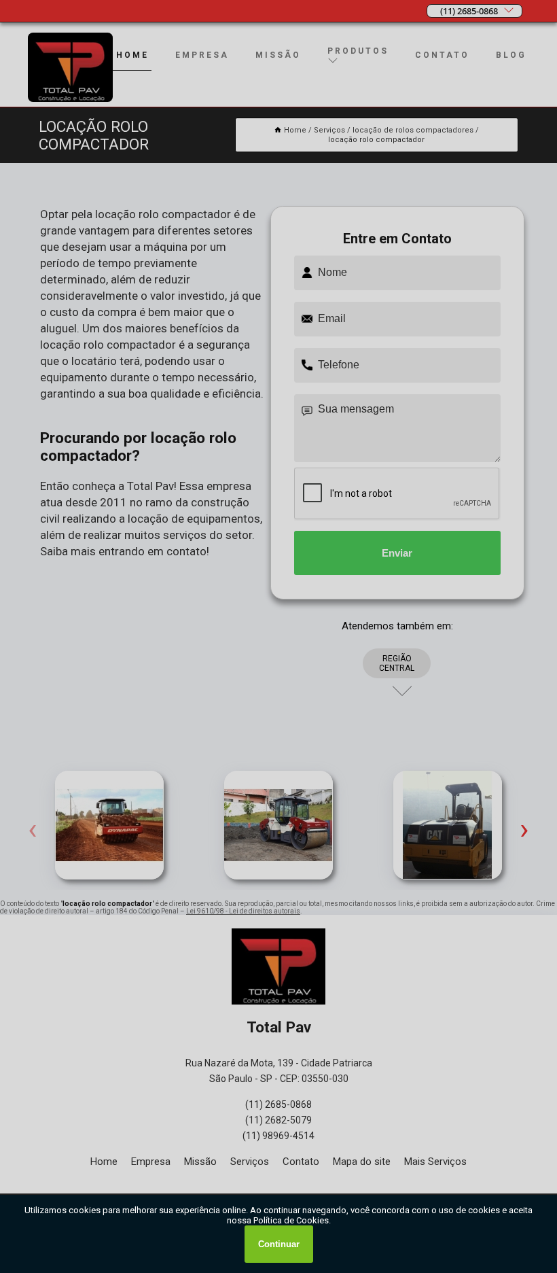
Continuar (279, 1244)
